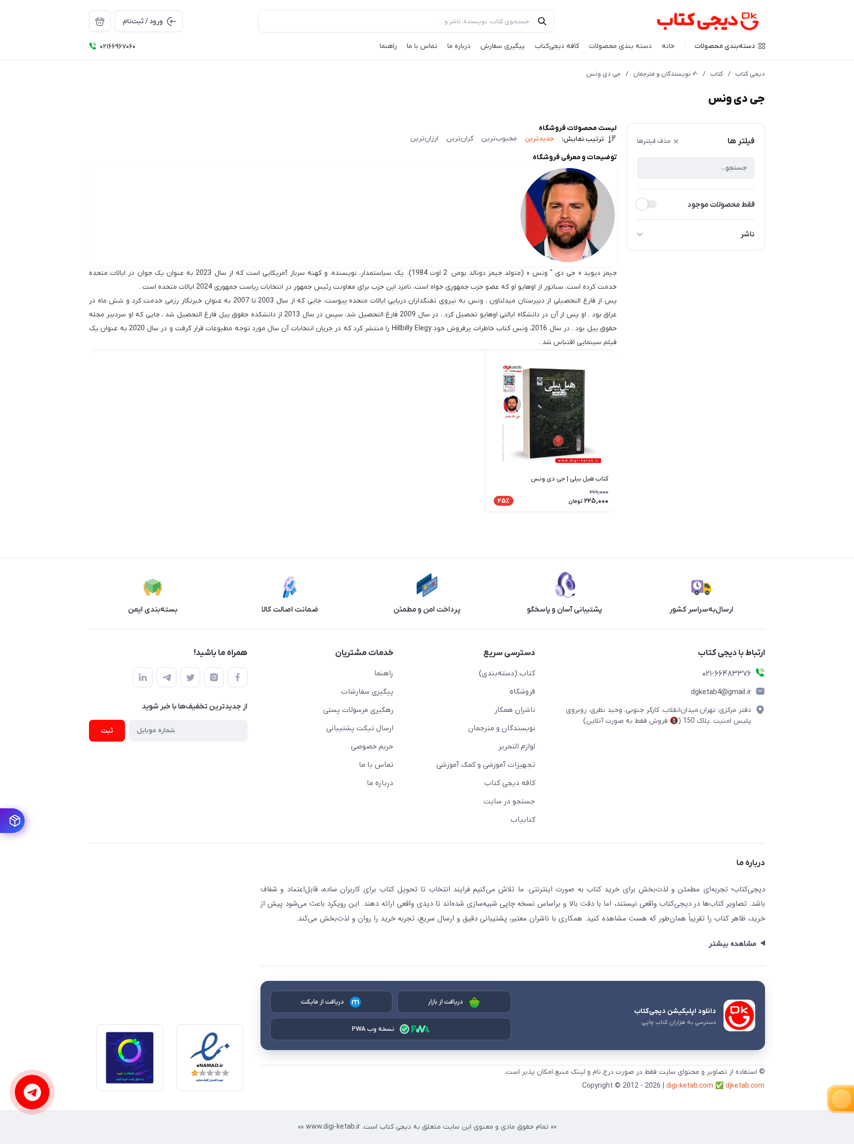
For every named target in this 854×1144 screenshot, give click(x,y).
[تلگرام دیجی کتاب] (166, 677)
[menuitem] (100, 21)
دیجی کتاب (750, 74)
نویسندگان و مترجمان (501, 728)
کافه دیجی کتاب (509, 783)
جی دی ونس (603, 74)
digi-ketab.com (689, 1086)
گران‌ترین (459, 138)
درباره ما (380, 783)
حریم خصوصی (372, 746)
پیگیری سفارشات (367, 692)
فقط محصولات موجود (721, 205)
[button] (730, 46)
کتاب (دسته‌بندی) (507, 673)
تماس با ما (376, 765)
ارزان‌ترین (424, 138)
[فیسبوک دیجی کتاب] (238, 677)
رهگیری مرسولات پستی (358, 710)
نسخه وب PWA (373, 1029)
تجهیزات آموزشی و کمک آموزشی (485, 765)
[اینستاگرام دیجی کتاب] (214, 677)
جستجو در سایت (509, 801)
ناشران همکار (514, 710)
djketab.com (745, 1086)
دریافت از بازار (446, 1002)
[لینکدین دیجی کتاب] (143, 677)
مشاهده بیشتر (732, 943)
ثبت (107, 731)
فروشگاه (522, 692)
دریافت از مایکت (322, 1002)
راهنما (383, 673)
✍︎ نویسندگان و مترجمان (665, 74)
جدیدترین (539, 138)
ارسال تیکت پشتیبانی (359, 728)
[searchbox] (406, 21)
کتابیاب (523, 820)
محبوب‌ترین (499, 138)
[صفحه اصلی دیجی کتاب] (697, 21)
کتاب (716, 74)
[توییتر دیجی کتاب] (190, 677)
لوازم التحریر (516, 746)
